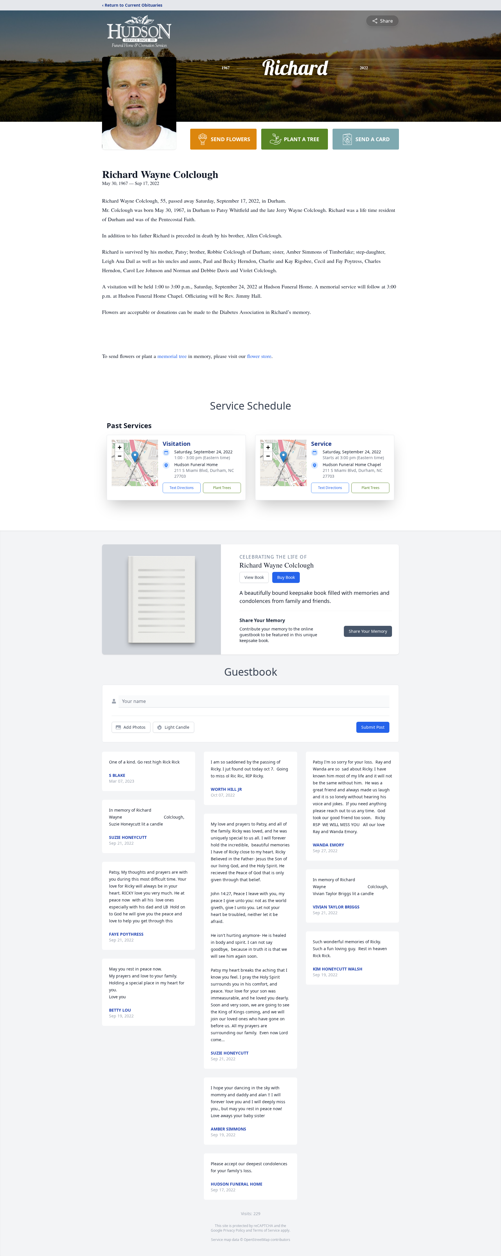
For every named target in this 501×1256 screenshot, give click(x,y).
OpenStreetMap (257, 1239)
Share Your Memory (368, 631)
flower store (259, 355)
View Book (254, 577)
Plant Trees (222, 487)
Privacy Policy (234, 1230)
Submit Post (372, 727)
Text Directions (182, 487)
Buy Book (286, 577)
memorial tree (172, 355)
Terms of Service (266, 1230)
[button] (135, 457)
